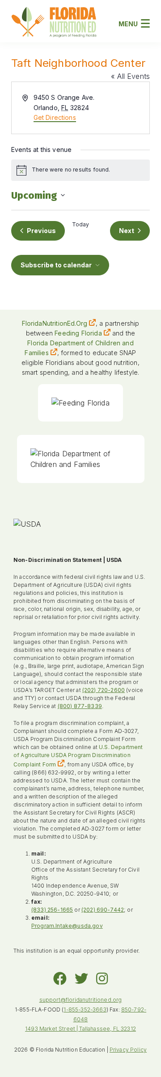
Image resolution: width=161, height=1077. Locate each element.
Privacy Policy (128, 1049)
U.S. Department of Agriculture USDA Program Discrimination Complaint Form (78, 756)
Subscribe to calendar (56, 265)
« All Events (130, 76)
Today (80, 224)
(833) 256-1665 (52, 909)
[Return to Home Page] (54, 23)
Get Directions (55, 117)
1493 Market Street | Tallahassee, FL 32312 (80, 1028)
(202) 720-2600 (103, 690)
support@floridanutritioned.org (80, 999)
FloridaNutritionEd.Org (55, 323)
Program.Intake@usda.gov (67, 925)
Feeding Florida (78, 333)
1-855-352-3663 (85, 1009)
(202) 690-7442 (102, 909)
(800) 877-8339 (80, 706)
